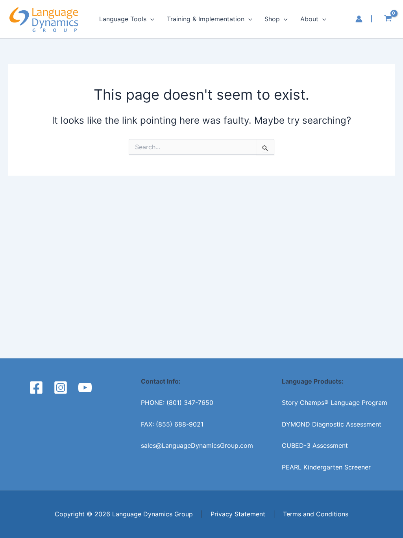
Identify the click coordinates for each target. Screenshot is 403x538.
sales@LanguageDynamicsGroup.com (197, 445)
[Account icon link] (358, 18)
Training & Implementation (205, 19)
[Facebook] (36, 387)
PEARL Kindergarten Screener (326, 467)
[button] (150, 19)
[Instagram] (60, 387)
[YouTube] (85, 387)
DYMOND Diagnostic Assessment (331, 424)
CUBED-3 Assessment (315, 445)
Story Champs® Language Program (334, 402)
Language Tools (122, 19)
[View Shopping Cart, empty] (388, 19)
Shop (272, 19)
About (309, 19)
